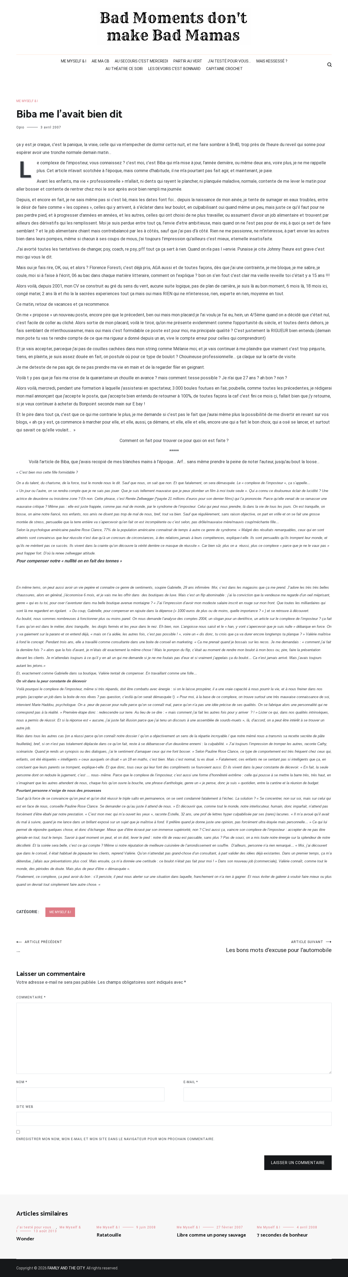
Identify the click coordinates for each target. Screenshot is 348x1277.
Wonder (25, 1239)
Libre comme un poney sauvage (211, 1235)
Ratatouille (109, 1235)
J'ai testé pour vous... (35, 1227)
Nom (21, 1082)
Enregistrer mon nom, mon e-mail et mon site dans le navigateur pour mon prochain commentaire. (115, 1139)
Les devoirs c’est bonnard (174, 69)
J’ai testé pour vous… (229, 61)
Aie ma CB (100, 61)
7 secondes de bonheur (282, 1235)
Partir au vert (187, 61)
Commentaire (31, 997)
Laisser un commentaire (298, 1163)
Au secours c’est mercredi (141, 61)
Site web (24, 1107)
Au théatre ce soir (124, 69)
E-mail (191, 1082)
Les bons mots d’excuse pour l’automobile (279, 946)
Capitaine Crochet (224, 69)
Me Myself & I (73, 61)
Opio (20, 127)
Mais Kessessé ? (271, 61)
